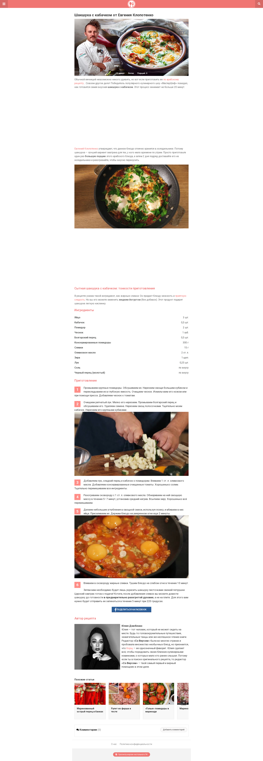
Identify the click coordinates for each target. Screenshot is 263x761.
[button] (4, 4)
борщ (129, 648)
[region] (131, 118)
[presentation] (183, 702)
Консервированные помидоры (92, 342)
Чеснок (78, 332)
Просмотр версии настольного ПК (133, 754)
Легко (131, 73)
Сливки (78, 347)
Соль (77, 367)
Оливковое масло (85, 352)
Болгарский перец (85, 337)
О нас (114, 744)
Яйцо (77, 317)
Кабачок (79, 322)
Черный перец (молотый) (89, 372)
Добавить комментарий (173, 730)
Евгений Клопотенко (86, 148)
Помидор (79, 327)
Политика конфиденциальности (136, 744)
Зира (77, 357)
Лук (76, 362)
